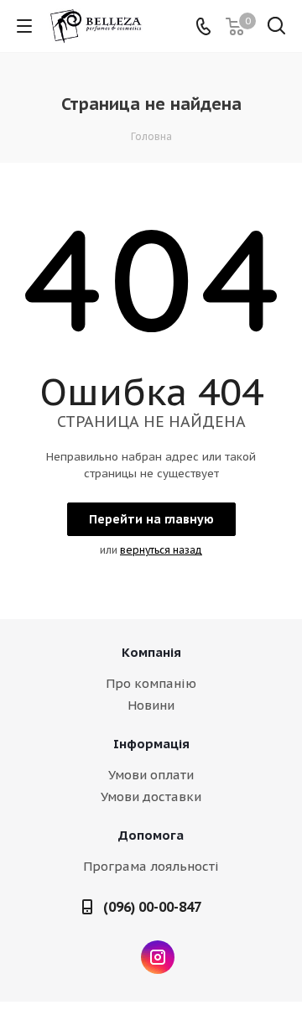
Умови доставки (151, 796)
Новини (151, 705)
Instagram (157, 957)
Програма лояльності (151, 866)
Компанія (151, 652)
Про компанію (151, 683)
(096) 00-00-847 (152, 906)
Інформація (151, 744)
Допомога (151, 835)
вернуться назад (161, 550)
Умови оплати (151, 775)
